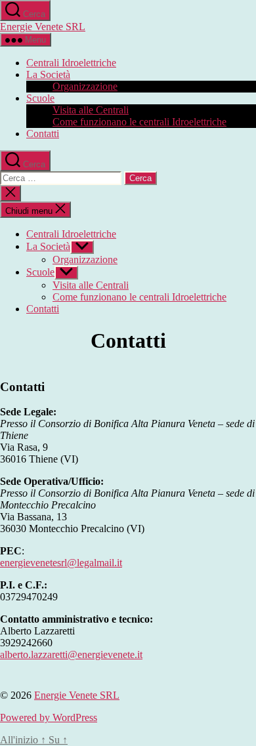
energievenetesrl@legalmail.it (61, 562)
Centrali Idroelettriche (71, 62)
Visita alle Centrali (91, 109)
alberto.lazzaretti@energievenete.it (71, 654)
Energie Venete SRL (42, 26)
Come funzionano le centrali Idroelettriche (139, 121)
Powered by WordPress (48, 717)
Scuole (40, 98)
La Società (48, 74)
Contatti (42, 133)
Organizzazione (85, 86)
